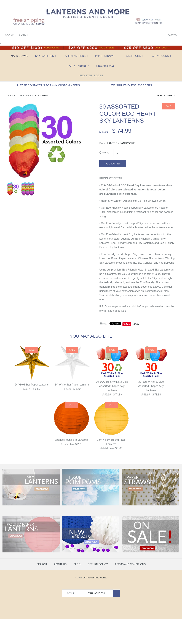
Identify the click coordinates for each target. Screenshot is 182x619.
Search (42, 564)
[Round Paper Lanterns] (31, 551)
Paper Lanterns (76, 55)
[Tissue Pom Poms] (90, 504)
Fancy (135, 323)
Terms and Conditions (130, 564)
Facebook (142, 35)
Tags (11, 95)
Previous (162, 95)
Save (128, 324)
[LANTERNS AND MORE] (91, 5)
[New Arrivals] (90, 551)
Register (85, 75)
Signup (9, 35)
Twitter (146, 35)
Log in (98, 75)
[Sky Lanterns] (31, 504)
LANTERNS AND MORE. (95, 577)
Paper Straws (106, 55)
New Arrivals (105, 65)
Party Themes (78, 65)
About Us (60, 564)
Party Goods (161, 55)
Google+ (151, 35)
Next (172, 95)
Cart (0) (172, 35)
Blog (77, 564)
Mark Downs (19, 55)
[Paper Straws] (150, 504)
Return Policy (98, 564)
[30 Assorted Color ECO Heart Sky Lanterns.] (45, 105)
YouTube (160, 35)
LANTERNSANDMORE (121, 143)
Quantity (104, 152)
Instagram (155, 35)
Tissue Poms (133, 55)
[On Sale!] (150, 551)
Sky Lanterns (45, 55)
